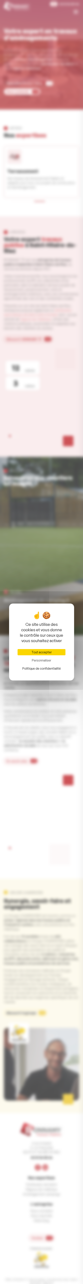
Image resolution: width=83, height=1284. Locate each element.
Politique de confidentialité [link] (41, 668)
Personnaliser (41, 660)
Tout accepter (41, 652)
